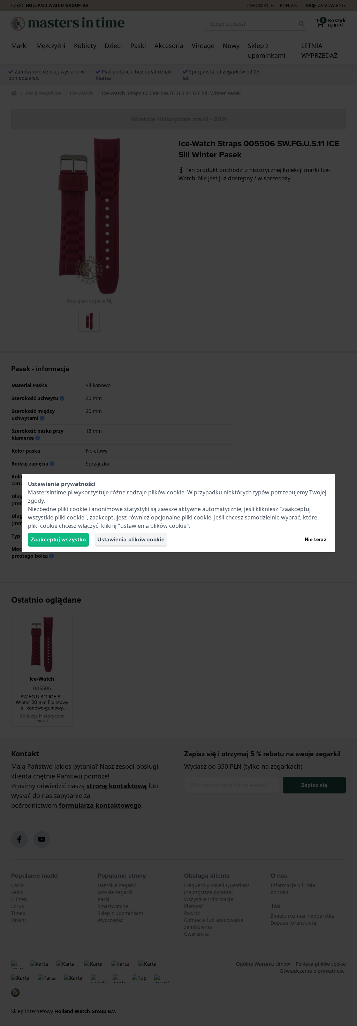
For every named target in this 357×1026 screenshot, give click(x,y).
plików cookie (166, 492)
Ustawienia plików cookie (131, 539)
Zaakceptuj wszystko (58, 539)
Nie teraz (315, 539)
